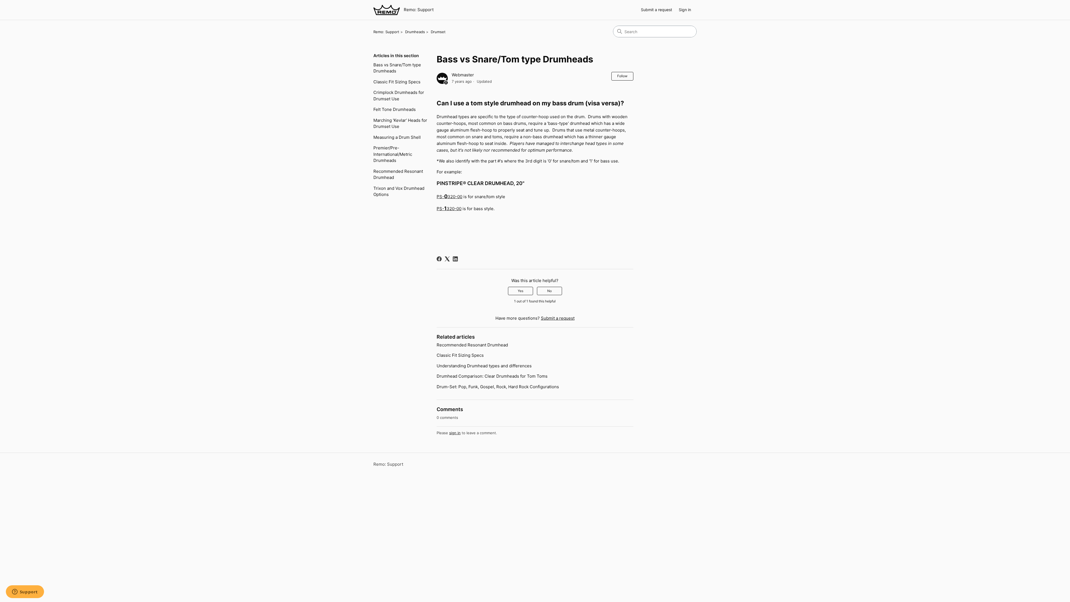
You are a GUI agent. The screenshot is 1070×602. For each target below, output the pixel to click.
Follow (622, 76)
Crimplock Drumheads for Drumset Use (398, 95)
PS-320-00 (449, 196)
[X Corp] (447, 258)
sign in (455, 433)
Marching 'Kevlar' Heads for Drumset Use (400, 123)
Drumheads (415, 32)
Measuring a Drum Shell (397, 137)
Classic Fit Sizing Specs (396, 81)
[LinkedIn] (455, 258)
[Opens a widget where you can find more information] (25, 592)
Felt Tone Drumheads (394, 109)
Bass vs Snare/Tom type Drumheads (397, 68)
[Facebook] (439, 258)
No (549, 291)
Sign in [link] (685, 9)
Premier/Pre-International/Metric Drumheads (392, 154)
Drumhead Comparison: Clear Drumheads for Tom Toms (492, 376)
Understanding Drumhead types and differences (484, 365)
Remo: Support (386, 32)
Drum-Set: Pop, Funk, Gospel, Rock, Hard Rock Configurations (498, 386)
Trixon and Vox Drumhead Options (398, 191)
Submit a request (656, 9)
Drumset (438, 32)
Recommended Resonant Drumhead (398, 174)
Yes (520, 291)
